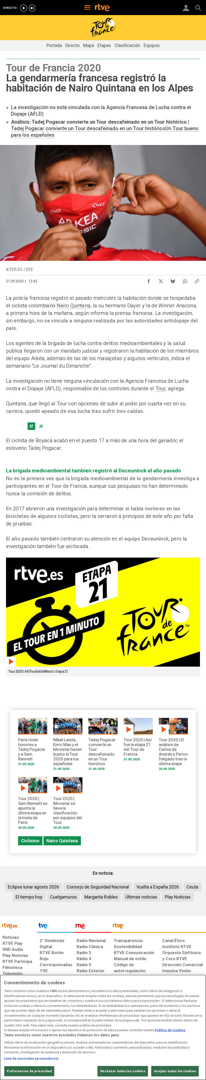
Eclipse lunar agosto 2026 (33, 887)
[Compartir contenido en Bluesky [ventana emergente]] (173, 280)
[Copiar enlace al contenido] (197, 280)
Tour (161, 388)
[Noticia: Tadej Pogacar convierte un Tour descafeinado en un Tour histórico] (103, 746)
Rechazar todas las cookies (122, 1071)
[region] (103, 1027)
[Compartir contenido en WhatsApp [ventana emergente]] (185, 280)
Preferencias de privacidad (29, 1071)
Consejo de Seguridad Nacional (98, 887)
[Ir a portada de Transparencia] (158, 927)
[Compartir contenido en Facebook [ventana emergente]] (149, 280)
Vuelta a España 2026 (157, 887)
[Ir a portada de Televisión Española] (55, 927)
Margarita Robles (101, 897)
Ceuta (192, 887)
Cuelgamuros (63, 897)
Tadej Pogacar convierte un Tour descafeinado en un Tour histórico (88, 128)
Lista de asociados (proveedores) (31, 1058)
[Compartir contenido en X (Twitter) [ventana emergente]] (161, 280)
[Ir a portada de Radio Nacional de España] (92, 927)
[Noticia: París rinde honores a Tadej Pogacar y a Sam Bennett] (32, 743)
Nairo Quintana (74, 306)
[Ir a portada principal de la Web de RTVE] (18, 925)
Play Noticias (178, 897)
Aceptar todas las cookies (175, 1071)
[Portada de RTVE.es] (102, 8)
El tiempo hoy (29, 897)
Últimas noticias (141, 897)
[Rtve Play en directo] (24, 8)
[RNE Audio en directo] (32, 8)
